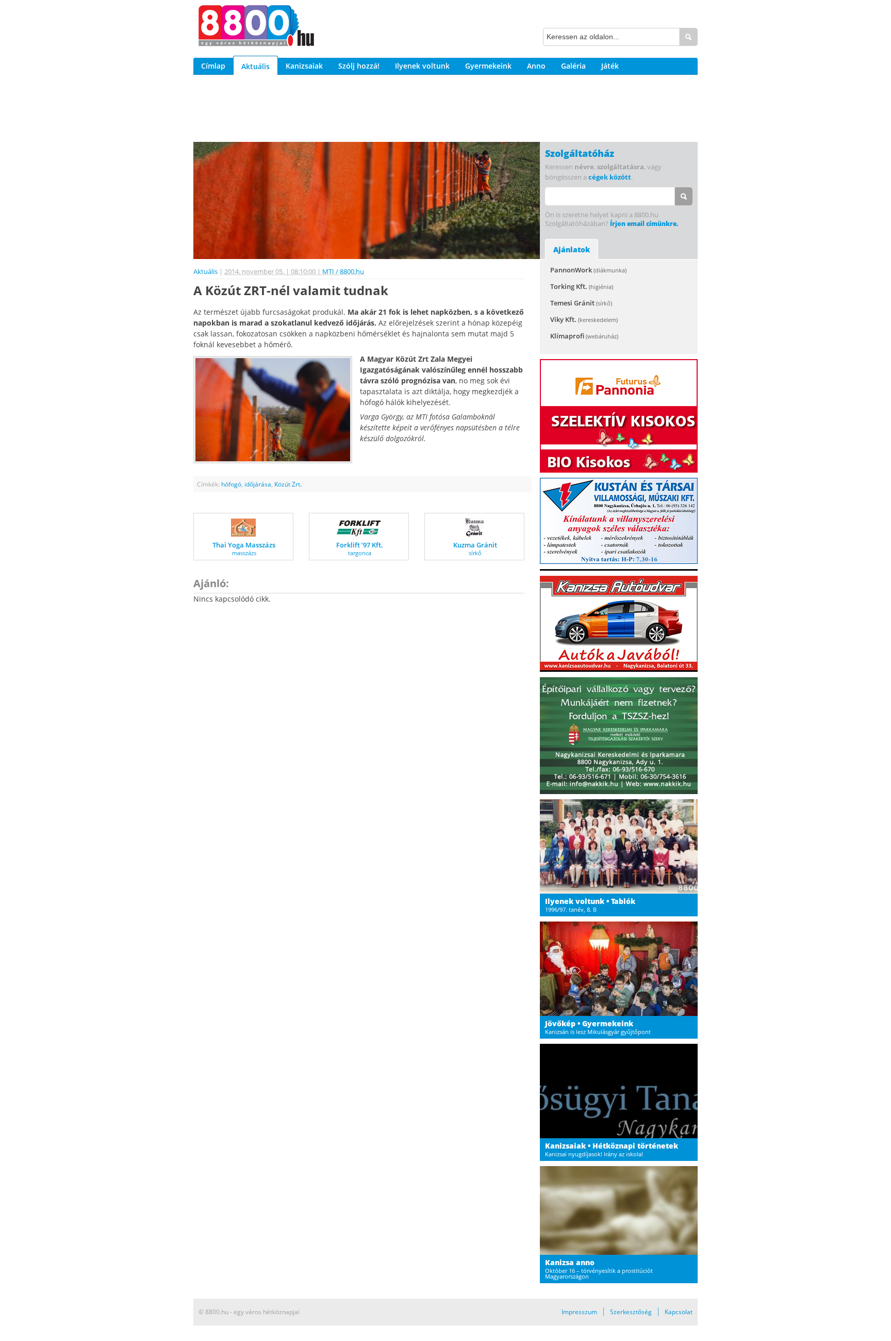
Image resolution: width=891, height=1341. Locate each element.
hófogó (231, 484)
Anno (536, 66)
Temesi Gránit (581, 303)
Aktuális (255, 66)
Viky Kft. (584, 319)
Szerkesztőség (631, 1311)
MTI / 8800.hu (343, 271)
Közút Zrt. (288, 484)
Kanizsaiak (304, 66)
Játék (610, 66)
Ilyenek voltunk (422, 66)
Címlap (213, 66)
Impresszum (579, 1311)
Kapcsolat (678, 1311)
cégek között (609, 177)
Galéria (573, 66)
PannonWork (588, 269)
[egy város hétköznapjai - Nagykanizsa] (256, 27)
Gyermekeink (488, 66)
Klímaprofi (584, 336)
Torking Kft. (581, 286)
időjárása (257, 484)
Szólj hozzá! (359, 66)
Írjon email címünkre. (644, 223)
